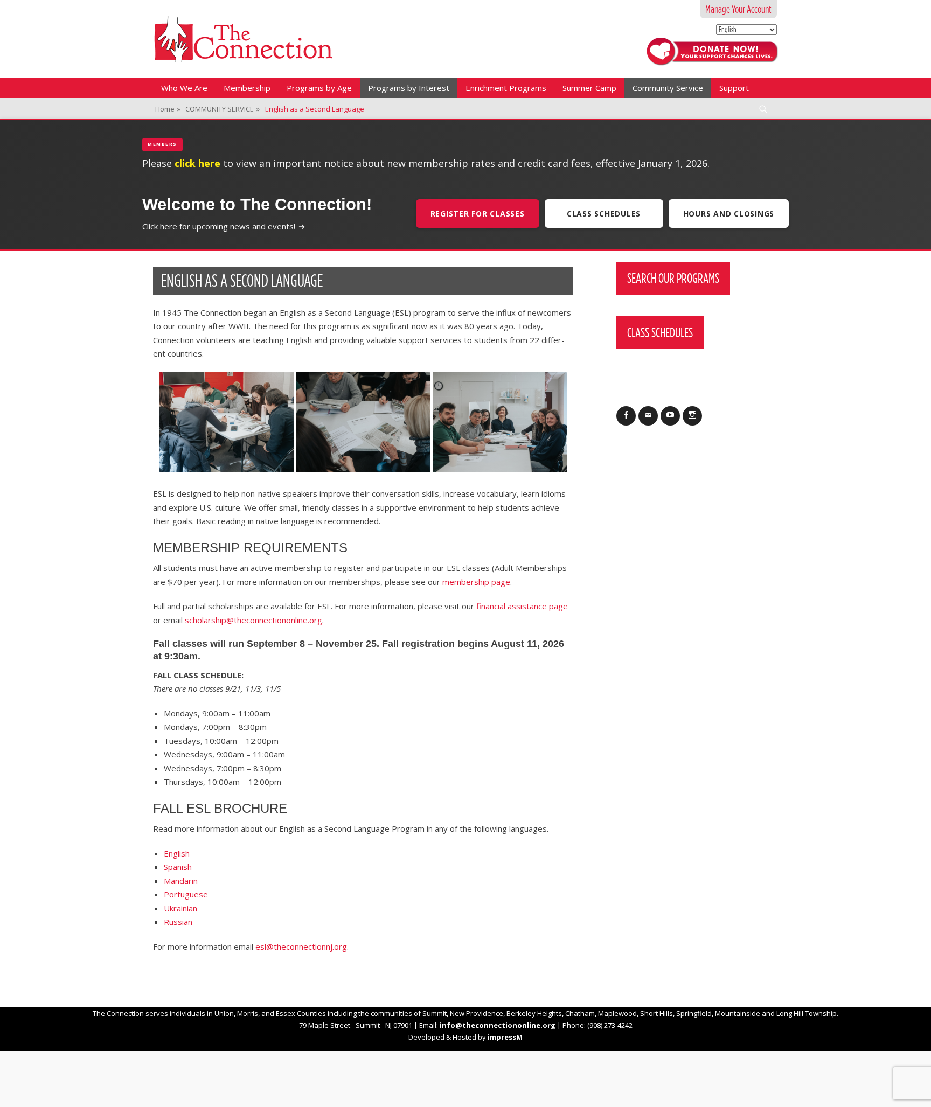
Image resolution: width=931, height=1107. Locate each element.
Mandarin (181, 880)
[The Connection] (243, 39)
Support (734, 87)
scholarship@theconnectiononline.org (253, 620)
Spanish (178, 866)
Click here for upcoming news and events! (218, 226)
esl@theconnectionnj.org (301, 946)
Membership (247, 87)
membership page (476, 581)
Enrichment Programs (506, 87)
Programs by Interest (408, 87)
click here (197, 163)
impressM (505, 1037)
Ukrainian (180, 908)
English (177, 853)
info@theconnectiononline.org (497, 1025)
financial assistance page (522, 606)
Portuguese (186, 894)
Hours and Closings (729, 213)
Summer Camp (589, 87)
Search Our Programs (673, 278)
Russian (178, 921)
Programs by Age (319, 87)
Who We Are (184, 87)
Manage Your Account (738, 9)
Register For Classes (477, 213)
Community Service (668, 87)
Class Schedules (604, 213)
